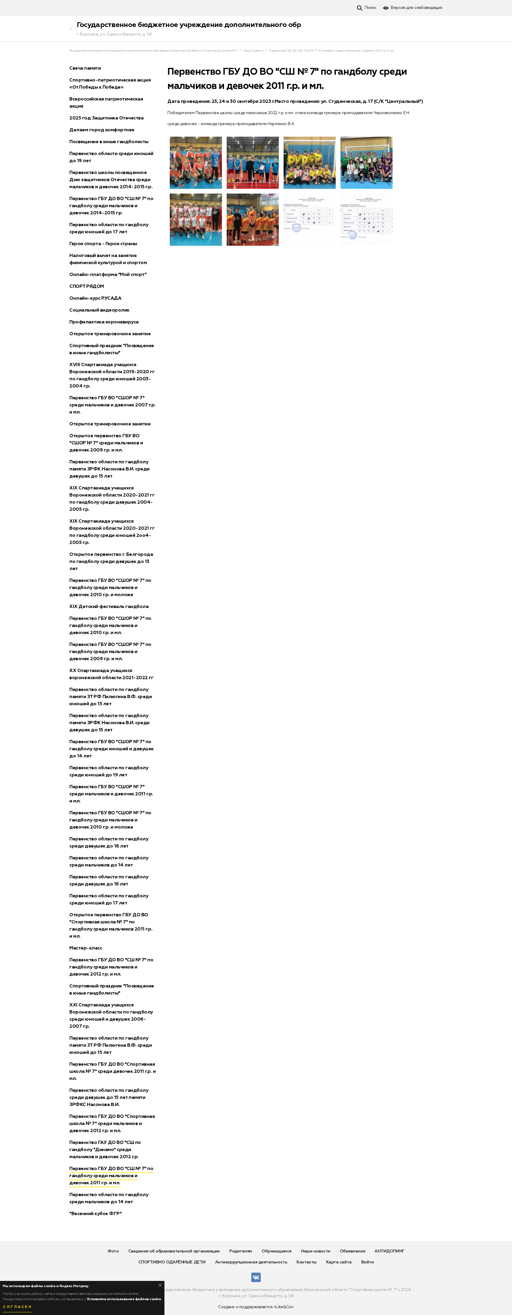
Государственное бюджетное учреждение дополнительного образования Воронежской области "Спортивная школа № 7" (289, 24)
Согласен (17, 1307)
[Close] (160, 1285)
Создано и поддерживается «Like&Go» (256, 1307)
